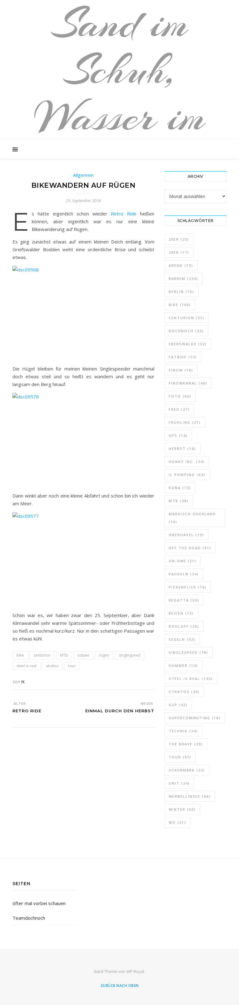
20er (179, 239)
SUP (178, 704)
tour (72, 665)
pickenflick (188, 587)
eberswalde (188, 344)
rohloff (184, 626)
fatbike (183, 357)
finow (181, 370)
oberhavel (186, 534)
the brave (186, 744)
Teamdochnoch (28, 918)
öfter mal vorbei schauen (39, 903)
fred (179, 409)
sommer (183, 665)
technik (183, 731)
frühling (185, 422)
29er (179, 252)
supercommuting (195, 717)
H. (23, 682)
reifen (181, 613)
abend (181, 265)
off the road (190, 547)
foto (180, 396)
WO (177, 822)
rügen (104, 655)
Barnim (183, 278)
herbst (182, 448)
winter (182, 809)
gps (178, 435)
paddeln (184, 574)
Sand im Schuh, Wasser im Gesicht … (120, 93)
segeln (182, 639)
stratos (52, 665)
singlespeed (129, 655)
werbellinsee (190, 796)
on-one (182, 561)
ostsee (83, 655)
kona (180, 487)
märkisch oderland (192, 518)
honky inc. (187, 461)
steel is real (26, 665)
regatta (184, 600)
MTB (64, 655)
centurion (42, 655)
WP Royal (135, 971)
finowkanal (188, 383)
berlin (181, 291)
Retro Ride (123, 213)
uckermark (187, 770)
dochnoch (186, 330)
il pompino (187, 474)
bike (20, 655)
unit (179, 783)
